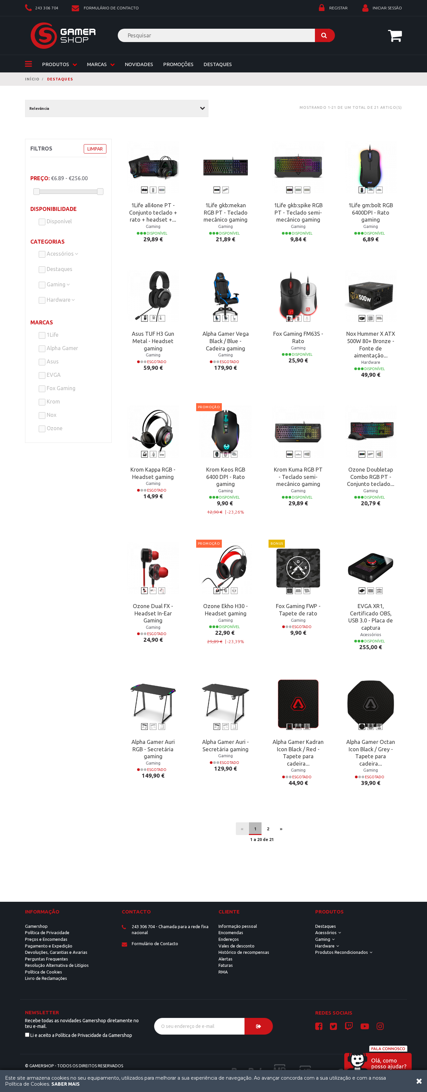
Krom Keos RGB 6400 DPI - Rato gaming (225, 477)
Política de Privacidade (47, 932)
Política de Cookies (43, 972)
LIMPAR (95, 149)
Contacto (136, 911)
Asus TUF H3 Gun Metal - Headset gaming (153, 341)
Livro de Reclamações (46, 978)
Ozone (53, 428)
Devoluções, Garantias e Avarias (56, 952)
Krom (52, 401)
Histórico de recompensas (244, 952)
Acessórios (60, 254)
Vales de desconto (237, 945)
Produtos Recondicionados (341, 952)
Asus (52, 361)
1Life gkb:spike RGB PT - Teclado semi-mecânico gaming (298, 212)
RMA (223, 972)
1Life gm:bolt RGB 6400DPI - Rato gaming (370, 212)
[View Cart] (395, 35)
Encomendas (231, 932)
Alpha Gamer (61, 348)
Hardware (58, 300)
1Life (51, 335)
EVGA (53, 375)
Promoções (178, 64)
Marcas (41, 322)
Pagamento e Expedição (48, 945)
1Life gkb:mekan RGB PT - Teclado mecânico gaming (225, 212)
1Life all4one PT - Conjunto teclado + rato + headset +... (153, 212)
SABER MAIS (65, 1084)
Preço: (40, 178)
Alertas (226, 959)
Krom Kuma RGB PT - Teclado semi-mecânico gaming (298, 477)
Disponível (58, 221)
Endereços (229, 939)
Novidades (139, 64)
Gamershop (36, 926)
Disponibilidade (53, 209)
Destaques (217, 64)
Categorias (47, 242)
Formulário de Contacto (155, 943)
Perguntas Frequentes (46, 959)
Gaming (56, 284)
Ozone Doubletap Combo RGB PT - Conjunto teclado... (370, 477)
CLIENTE (229, 911)
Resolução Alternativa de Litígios (57, 965)
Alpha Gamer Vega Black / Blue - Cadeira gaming (225, 341)
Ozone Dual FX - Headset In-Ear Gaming (153, 613)
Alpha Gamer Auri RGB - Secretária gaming (153, 749)
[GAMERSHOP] (63, 35)
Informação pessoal (238, 926)
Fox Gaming (60, 388)
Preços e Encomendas (46, 939)
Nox (50, 415)
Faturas (226, 965)
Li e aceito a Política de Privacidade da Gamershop (81, 1035)
